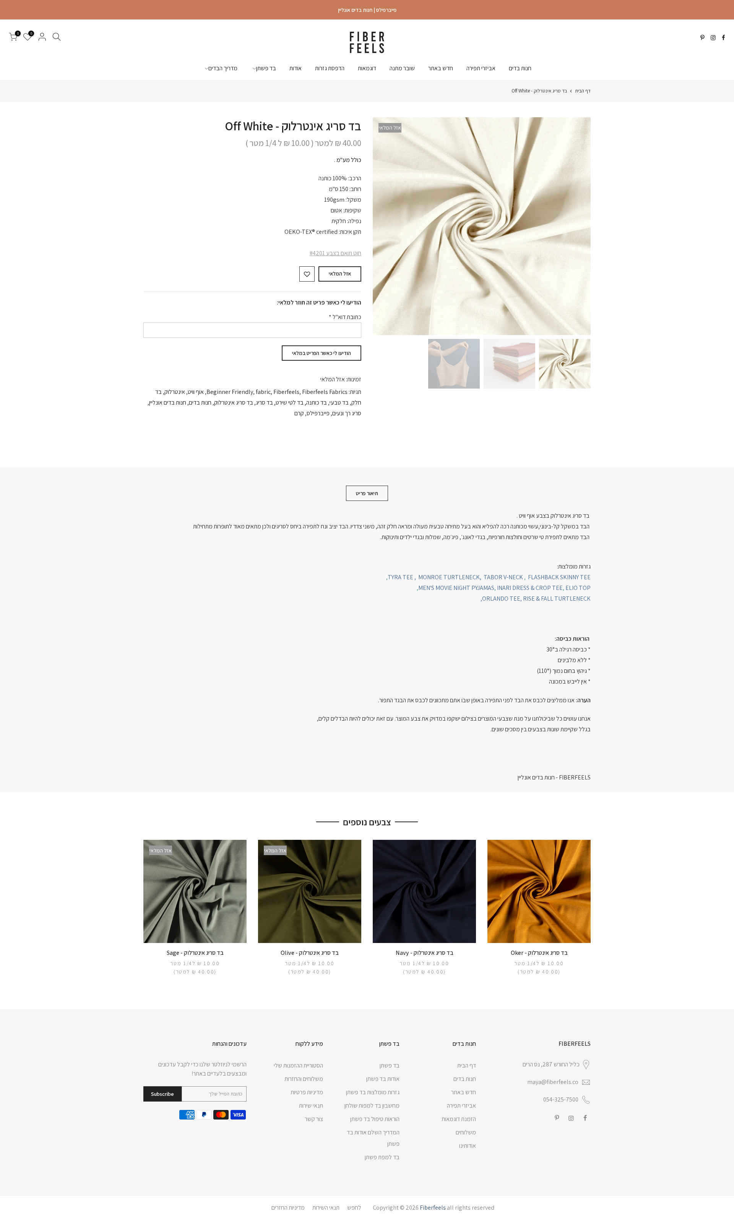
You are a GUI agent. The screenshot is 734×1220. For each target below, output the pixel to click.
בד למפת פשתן (382, 1157)
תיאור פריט (367, 493)
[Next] (386, 226)
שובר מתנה (402, 68)
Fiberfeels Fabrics (325, 392)
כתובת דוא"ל (345, 317)
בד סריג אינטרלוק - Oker (539, 953)
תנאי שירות (311, 1106)
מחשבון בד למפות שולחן (371, 1106)
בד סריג (264, 403)
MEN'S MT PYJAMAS (456, 588)
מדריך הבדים (222, 68)
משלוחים (466, 1132)
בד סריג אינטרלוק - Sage (195, 953)
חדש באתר (440, 68)
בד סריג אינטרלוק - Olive (310, 953)
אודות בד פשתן (382, 1079)
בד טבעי (339, 403)
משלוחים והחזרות (303, 1079)
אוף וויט (196, 392)
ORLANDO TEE (501, 599)
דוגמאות (367, 68)
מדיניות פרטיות (307, 1092)
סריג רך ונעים (346, 413)
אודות (295, 68)
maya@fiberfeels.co (552, 1082)
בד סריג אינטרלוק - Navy (424, 953)
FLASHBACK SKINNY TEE (559, 577)
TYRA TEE (400, 577)
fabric (263, 392)
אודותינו (467, 1146)
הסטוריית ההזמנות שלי (298, 1065)
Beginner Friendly (229, 392)
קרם (299, 413)
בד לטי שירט (290, 403)
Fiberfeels (286, 392)
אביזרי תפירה (480, 68)
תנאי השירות (325, 1208)
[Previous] (577, 226)
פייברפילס (318, 413)
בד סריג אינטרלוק (233, 403)
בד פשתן (266, 68)
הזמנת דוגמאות (459, 1119)
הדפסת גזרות (329, 68)
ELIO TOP (578, 588)
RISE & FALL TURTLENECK (557, 599)
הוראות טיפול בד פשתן (374, 1119)
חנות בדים (520, 68)
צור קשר (314, 1119)
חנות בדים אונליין (167, 403)
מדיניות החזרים (288, 1208)
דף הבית (583, 90)
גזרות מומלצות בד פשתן (372, 1092)
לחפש (354, 1208)
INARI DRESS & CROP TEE (530, 588)
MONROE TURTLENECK (449, 577)
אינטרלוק (174, 392)
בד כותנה (316, 403)
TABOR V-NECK (503, 577)
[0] (13, 38)
